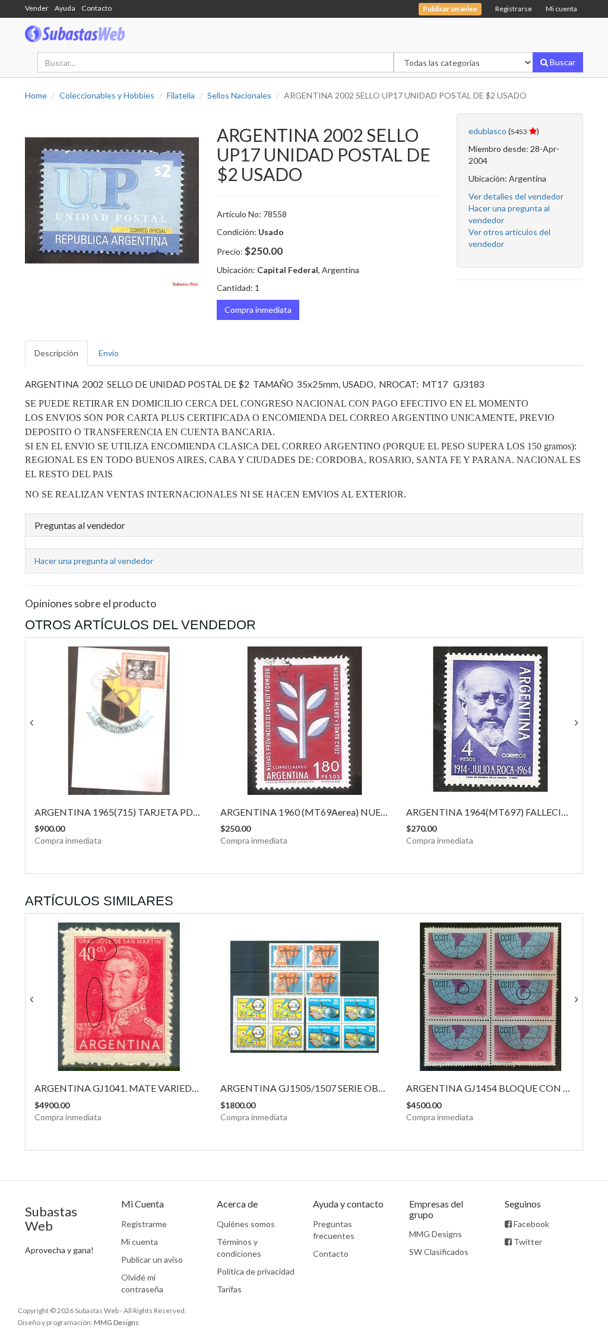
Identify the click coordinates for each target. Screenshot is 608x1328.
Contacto (96, 8)
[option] (112, 200)
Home (36, 95)
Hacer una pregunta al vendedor (93, 561)
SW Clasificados (438, 1252)
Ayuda (65, 8)
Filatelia (181, 95)
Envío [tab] (109, 353)
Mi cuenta (561, 8)
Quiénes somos (246, 1224)
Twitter (527, 1242)
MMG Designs (435, 1234)
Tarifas (229, 1289)
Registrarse (513, 8)
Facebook (530, 1224)
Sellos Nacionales (239, 95)
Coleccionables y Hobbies (106, 95)
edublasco (487, 131)
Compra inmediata (258, 310)
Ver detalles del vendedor (515, 196)
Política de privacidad (255, 1271)
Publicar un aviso (152, 1259)
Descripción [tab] (56, 353)
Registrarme (144, 1224)
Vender (37, 8)
